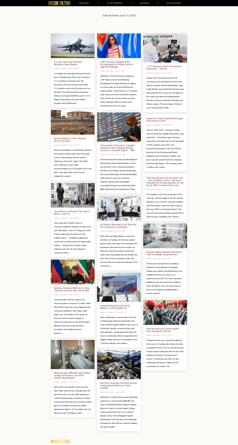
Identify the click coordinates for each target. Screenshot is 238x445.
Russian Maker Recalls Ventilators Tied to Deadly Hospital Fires (164, 253)
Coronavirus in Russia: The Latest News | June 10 (71, 212)
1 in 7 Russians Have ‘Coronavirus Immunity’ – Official (164, 67)
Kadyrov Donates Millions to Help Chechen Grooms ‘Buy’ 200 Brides (71, 289)
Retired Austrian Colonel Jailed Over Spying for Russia (162, 330)
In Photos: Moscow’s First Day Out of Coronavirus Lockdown (118, 225)
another (56, 68)
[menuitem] (84, 3)
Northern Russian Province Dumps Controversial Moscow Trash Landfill (118, 385)
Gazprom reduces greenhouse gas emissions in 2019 (164, 119)
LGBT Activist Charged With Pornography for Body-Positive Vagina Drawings (116, 64)
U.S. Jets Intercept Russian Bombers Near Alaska (68, 63)
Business (149, 125)
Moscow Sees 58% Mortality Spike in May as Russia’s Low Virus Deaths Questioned (72, 375)
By (64, 68)
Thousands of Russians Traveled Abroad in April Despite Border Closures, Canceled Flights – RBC (117, 148)
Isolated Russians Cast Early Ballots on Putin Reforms (115, 307)
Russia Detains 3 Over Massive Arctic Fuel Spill (70, 139)
